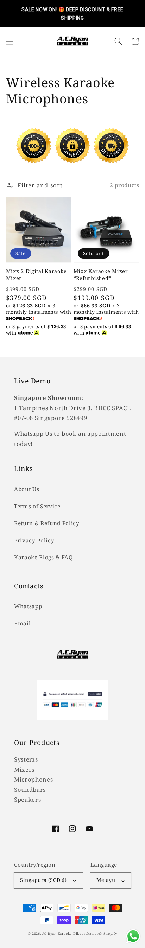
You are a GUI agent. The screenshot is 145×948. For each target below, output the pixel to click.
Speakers (27, 799)
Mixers (24, 769)
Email (22, 623)
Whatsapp (28, 606)
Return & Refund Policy (47, 523)
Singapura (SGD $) (43, 880)
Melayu (105, 880)
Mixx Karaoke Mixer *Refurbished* (101, 274)
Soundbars (30, 789)
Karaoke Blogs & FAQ (43, 557)
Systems (26, 759)
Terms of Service (37, 506)
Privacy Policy (34, 540)
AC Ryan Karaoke (57, 933)
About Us (26, 489)
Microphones (33, 779)
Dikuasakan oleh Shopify (95, 933)
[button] (9, 41)
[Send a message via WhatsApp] (133, 936)
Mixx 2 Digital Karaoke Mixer (36, 274)
